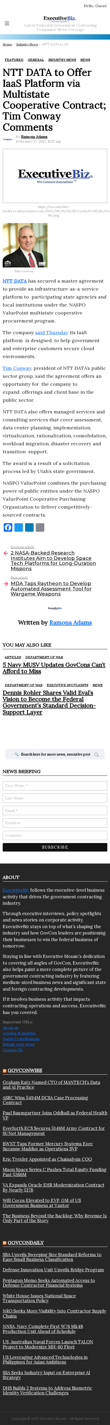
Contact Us (13, 1049)
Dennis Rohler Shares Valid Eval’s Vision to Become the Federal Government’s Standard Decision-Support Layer (49, 702)
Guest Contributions (21, 1038)
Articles (13, 657)
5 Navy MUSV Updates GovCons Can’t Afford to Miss (54, 668)
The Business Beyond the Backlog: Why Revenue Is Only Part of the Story (55, 1218)
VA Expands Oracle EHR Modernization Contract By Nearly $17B (53, 1187)
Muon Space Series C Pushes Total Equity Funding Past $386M (55, 1172)
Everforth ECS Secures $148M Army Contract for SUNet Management (54, 1131)
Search (96, 755)
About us (10, 1027)
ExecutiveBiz (16, 890)
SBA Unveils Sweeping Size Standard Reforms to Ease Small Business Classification (52, 1257)
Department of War (44, 657)
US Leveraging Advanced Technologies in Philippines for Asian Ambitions (45, 1360)
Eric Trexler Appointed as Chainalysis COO (47, 1159)
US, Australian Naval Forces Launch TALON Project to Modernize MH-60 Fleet (48, 1344)
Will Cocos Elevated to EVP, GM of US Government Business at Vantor (42, 1203)
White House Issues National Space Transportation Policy (39, 1298)
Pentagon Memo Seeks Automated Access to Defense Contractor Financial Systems (49, 1283)
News (98, 685)
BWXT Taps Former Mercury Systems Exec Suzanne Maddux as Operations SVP (48, 1146)
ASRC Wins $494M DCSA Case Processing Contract (45, 1100)
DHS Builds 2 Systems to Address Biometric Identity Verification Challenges (47, 1390)
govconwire (25, 1070)
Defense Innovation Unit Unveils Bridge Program (53, 1269)
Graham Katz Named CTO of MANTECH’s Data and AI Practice (51, 1085)
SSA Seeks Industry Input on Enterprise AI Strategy (46, 1375)
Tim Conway (17, 368)
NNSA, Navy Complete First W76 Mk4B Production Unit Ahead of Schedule (43, 1329)
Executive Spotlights (67, 685)
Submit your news (18, 1044)
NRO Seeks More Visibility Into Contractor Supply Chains (54, 1313)
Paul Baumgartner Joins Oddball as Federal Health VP (55, 1115)
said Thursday (51, 332)
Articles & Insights (19, 1033)
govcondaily (26, 1242)
